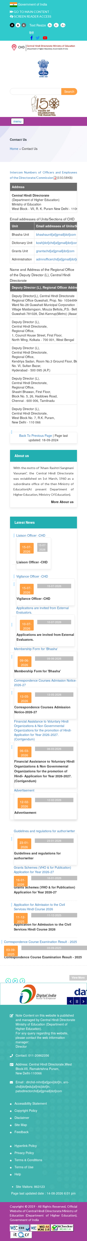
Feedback (21, 1132)
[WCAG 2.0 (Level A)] (62, 1227)
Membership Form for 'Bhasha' (36, 649)
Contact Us (18, 139)
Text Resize (37, 25)
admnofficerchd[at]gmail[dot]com (59, 259)
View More (78, 977)
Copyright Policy (25, 1110)
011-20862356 (32, 1055)
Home (14, 148)
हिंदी (31, 32)
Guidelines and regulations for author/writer (44, 831)
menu (17, 121)
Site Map (20, 1124)
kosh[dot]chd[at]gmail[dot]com (57, 242)
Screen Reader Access (32, 16)
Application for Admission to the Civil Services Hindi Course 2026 (39, 906)
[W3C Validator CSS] (20, 1227)
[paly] (76, 1001)
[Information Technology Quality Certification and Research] (21, 1234)
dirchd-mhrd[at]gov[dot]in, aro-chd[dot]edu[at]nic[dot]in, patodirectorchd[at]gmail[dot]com (42, 1086)
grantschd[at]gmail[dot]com (55, 251)
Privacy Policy (24, 1152)
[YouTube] (45, 37)
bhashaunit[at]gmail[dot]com (56, 234)
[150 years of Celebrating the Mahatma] (45, 106)
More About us (62, 502)
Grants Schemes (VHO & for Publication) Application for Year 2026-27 (42, 869)
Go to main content (31, 12)
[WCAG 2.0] (40, 1227)
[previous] (70, 1001)
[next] (83, 1001)
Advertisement (24, 790)
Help (17, 1174)
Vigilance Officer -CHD (32, 576)
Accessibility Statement (30, 1103)
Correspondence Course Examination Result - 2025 (40, 941)
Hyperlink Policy (25, 1145)
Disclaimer (21, 1117)
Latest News (24, 522)
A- (50, 25)
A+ (63, 25)
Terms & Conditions (28, 1160)
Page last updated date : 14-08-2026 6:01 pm (43, 1193)
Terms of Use (23, 1167)
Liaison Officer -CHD (30, 535)
